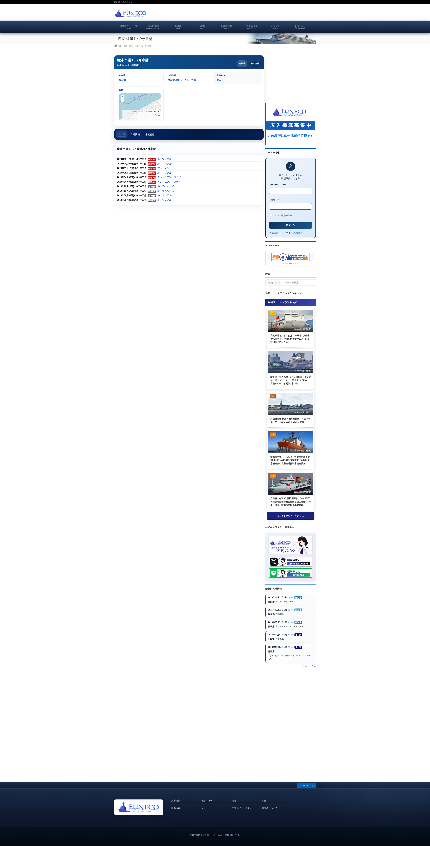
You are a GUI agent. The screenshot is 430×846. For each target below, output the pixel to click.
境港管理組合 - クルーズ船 (182, 80)
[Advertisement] (276, 14)
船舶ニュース (208, 800)
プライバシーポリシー (243, 808)
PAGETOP (308, 785)
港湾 (234, 800)
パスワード (274, 200)
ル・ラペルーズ (165, 186)
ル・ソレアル (164, 159)
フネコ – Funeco (211, 835)
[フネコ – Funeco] (130, 13)
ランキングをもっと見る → (290, 516)
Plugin (157, 115)
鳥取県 (242, 63)
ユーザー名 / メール (278, 184)
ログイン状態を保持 (282, 215)
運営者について (269, 808)
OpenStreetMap (141, 112)
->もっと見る (309, 666)
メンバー (206, 808)
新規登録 (273, 232)
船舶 (264, 800)
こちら (296, 178)
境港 (131, 46)
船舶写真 (175, 808)
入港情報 (175, 800)
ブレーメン (163, 168)
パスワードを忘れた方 (291, 232)
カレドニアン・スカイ (169, 177)
